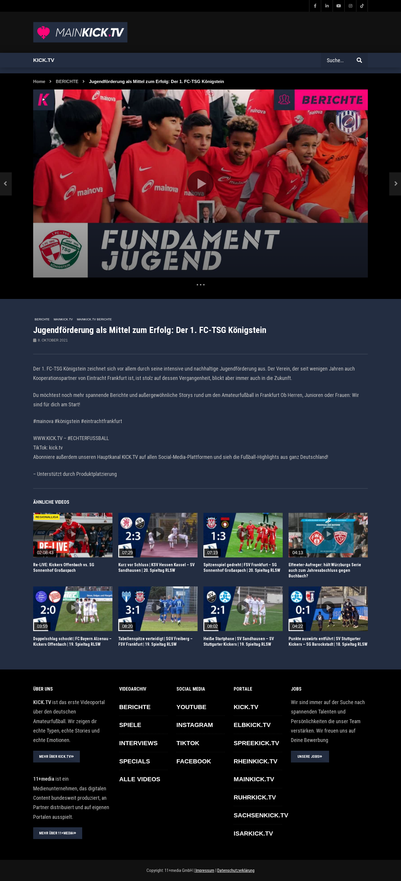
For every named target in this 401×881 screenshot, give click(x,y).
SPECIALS (134, 761)
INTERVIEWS (138, 743)
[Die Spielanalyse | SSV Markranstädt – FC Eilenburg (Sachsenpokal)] (6, 183)
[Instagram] (350, 6)
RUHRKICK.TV (255, 797)
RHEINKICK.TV (255, 761)
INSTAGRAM (194, 724)
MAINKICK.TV (63, 319)
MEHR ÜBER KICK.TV (55, 757)
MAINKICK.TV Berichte (94, 319)
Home (39, 81)
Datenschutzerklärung (236, 870)
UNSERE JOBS (308, 757)
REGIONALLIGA (47, 517)
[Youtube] (338, 6)
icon (72, 533)
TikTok (187, 743)
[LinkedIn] (327, 6)
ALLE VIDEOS (139, 779)
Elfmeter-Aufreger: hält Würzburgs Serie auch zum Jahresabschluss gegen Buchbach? (325, 570)
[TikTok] (362, 6)
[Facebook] (315, 6)
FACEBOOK (193, 761)
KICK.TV (246, 707)
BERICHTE (67, 81)
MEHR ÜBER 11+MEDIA (56, 833)
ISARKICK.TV (253, 833)
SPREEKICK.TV (256, 743)
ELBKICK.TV (252, 724)
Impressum (204, 870)
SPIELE (130, 724)
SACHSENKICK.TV (261, 815)
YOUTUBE (191, 707)
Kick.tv (43, 60)
